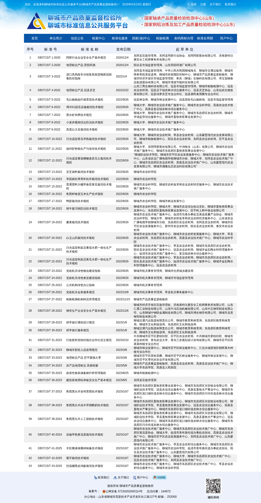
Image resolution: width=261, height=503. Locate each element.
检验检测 (162, 38)
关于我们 (123, 477)
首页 (34, 38)
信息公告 (77, 38)
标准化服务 (120, 38)
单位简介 (56, 38)
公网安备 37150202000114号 (124, 491)
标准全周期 (205, 38)
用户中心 (226, 38)
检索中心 (98, 38)
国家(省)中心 (141, 38)
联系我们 (103, 477)
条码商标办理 (183, 38)
